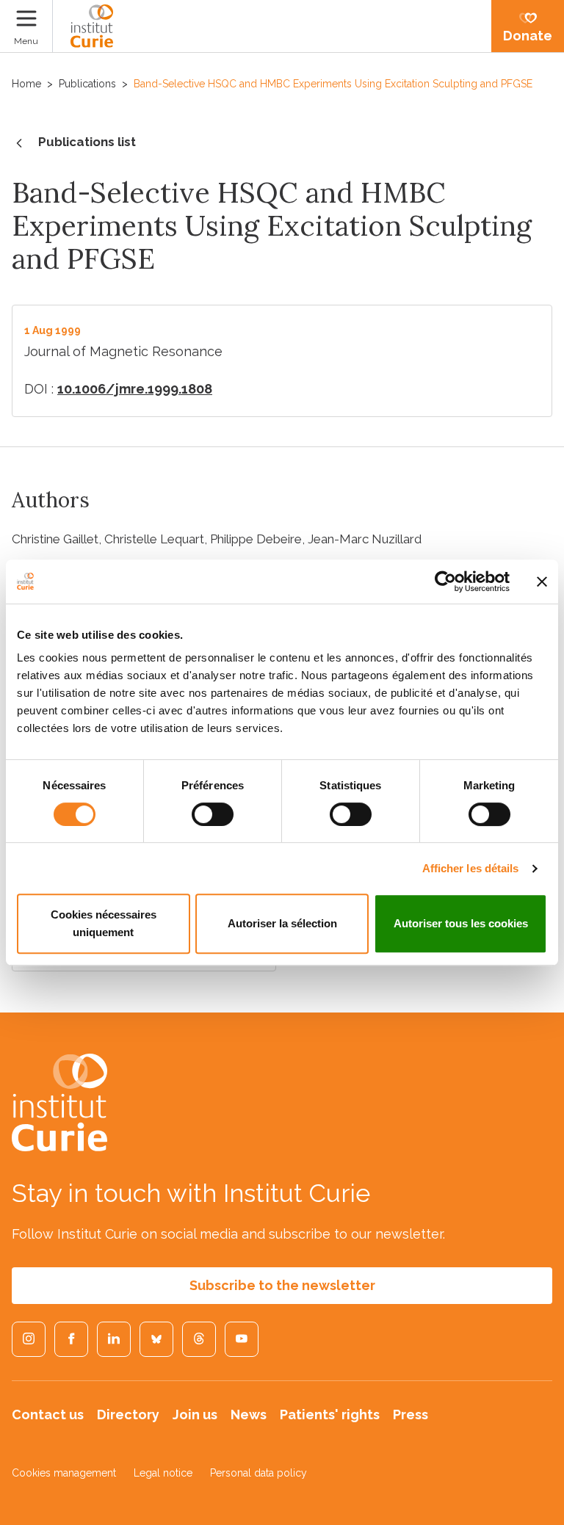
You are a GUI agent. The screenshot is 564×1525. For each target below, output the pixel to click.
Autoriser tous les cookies (461, 923)
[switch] (213, 814)
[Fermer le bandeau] (542, 581)
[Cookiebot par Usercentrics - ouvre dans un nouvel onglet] (445, 581)
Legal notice (163, 1473)
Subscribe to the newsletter (282, 1285)
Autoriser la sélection (282, 923)
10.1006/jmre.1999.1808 (134, 388)
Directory (128, 1414)
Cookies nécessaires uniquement (103, 923)
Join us (195, 1414)
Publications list (87, 141)
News (249, 1414)
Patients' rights (330, 1414)
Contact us (48, 1414)
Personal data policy (258, 1473)
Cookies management (64, 1473)
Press (410, 1414)
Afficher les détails (470, 868)
